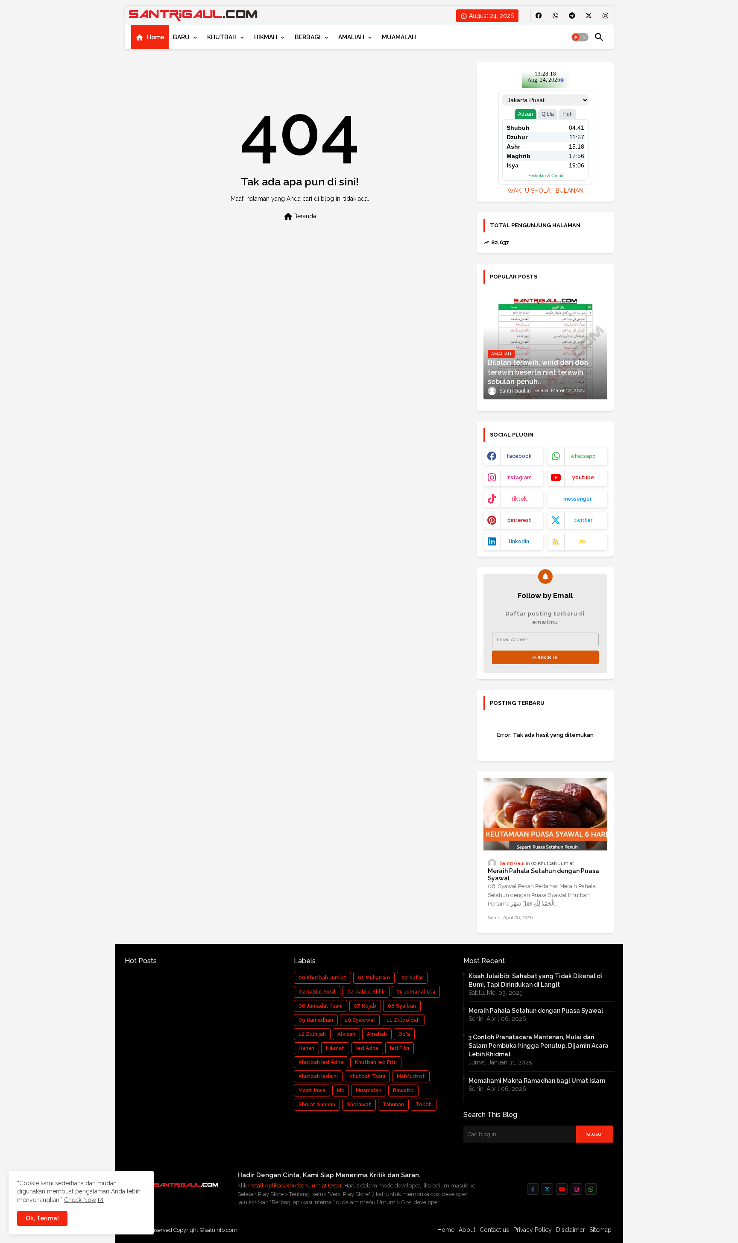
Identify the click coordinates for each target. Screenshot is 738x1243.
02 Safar (412, 978)
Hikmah (335, 1048)
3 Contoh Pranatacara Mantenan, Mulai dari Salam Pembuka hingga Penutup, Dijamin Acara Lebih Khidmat (539, 1046)
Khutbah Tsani (367, 1076)
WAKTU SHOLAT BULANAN (545, 190)
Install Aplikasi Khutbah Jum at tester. (296, 1185)
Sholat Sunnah (317, 1105)
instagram (519, 478)
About (467, 1229)
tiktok (519, 499)
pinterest (519, 520)
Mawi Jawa (312, 1090)
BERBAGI (308, 37)
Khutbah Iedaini (318, 1076)
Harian (306, 1048)
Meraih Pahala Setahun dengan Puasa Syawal (543, 875)
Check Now (80, 1199)
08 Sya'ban (402, 1006)
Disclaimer (570, 1229)
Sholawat (359, 1105)
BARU (181, 37)
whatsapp (583, 456)
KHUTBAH (222, 37)
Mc (340, 1090)
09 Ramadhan (316, 1020)
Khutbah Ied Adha (321, 1062)
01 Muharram (374, 978)
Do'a (404, 1034)
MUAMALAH (399, 37)
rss (583, 542)
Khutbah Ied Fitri (376, 1062)
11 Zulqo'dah (403, 1020)
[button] (580, 37)
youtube (583, 478)
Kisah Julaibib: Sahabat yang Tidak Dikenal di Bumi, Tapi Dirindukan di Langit (535, 980)
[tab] (150, 37)
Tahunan (393, 1105)
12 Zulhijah (312, 1034)
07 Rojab (365, 1006)
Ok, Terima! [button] (42, 1218)
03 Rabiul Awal (317, 992)
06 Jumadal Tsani (321, 1006)
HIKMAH (265, 37)
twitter (583, 520)
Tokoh (424, 1105)
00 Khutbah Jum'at (322, 978)
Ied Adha (367, 1048)
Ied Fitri (399, 1048)
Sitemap (600, 1229)
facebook (519, 456)
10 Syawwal (360, 1020)
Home (155, 37)
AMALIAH (351, 37)
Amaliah (377, 1034)
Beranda (299, 216)
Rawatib (403, 1090)
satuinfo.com (221, 1230)
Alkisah (346, 1034)
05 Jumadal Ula (415, 992)
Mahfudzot (411, 1076)
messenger (577, 499)
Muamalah (368, 1090)
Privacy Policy (532, 1229)
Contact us (494, 1229)
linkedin (519, 542)
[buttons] (538, 15)
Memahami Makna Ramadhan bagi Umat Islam (537, 1080)
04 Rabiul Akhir (366, 992)
